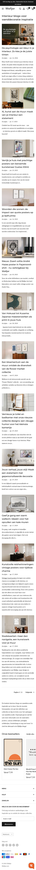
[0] (32, 9)
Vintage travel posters (9, 578)
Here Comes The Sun (11, 769)
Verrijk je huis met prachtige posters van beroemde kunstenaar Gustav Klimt (17, 163)
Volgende (28, 692)
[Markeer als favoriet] (20, 741)
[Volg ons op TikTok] (13, 845)
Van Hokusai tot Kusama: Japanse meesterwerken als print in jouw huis (17, 316)
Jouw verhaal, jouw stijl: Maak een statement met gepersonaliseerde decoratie (18, 473)
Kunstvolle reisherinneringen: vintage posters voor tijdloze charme (18, 567)
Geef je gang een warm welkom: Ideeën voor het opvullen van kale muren (15, 519)
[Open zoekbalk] (20, 9)
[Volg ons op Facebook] (3, 845)
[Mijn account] (24, 9)
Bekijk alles (30, 734)
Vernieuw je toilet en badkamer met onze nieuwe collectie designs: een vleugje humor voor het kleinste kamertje (17, 421)
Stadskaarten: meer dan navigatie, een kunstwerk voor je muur (15, 639)
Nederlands (6, 834)
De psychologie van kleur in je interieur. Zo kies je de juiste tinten (18, 51)
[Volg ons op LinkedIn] (17, 845)
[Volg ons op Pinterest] (10, 845)
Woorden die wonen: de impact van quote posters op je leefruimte (17, 212)
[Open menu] (3, 8)
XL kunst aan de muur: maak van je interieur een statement (17, 115)
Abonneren (9, 824)
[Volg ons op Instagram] (6, 845)
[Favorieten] (28, 9)
